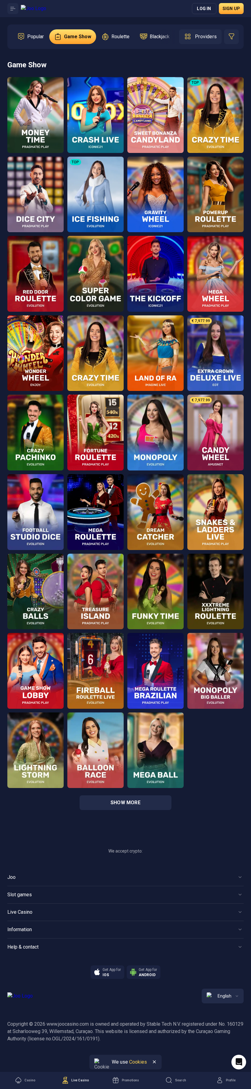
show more (125, 802)
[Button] (12, 8)
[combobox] (223, 996)
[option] (30, 36)
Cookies (138, 1062)
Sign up (231, 8)
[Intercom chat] (238, 1062)
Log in (204, 8)
